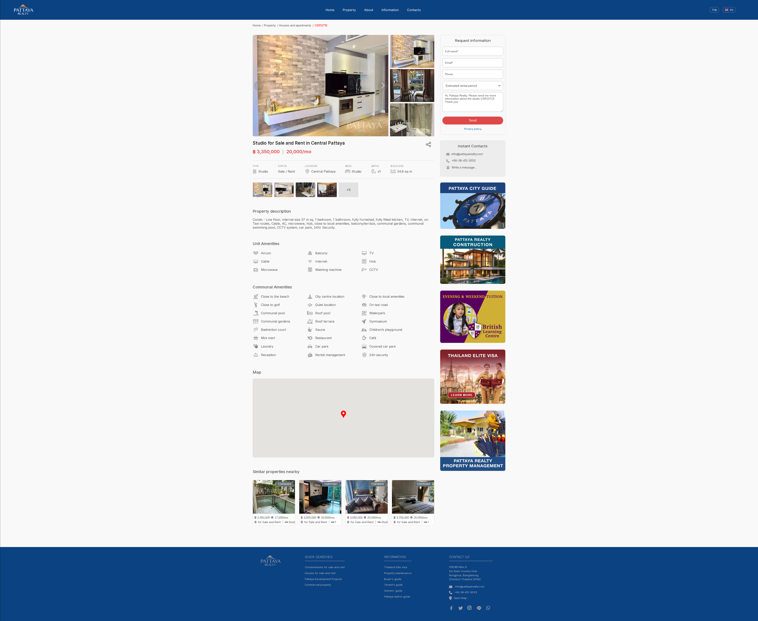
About (368, 10)
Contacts (414, 10)
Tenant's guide (393, 584)
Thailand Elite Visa (395, 567)
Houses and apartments (295, 25)
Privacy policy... (473, 128)
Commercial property (318, 584)
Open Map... (461, 597)
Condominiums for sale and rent (325, 567)
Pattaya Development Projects (323, 579)
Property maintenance (398, 573)
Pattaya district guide (397, 596)
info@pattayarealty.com (467, 154)
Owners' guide (393, 590)
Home (330, 10)
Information (390, 10)
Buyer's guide (392, 579)
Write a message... (464, 167)
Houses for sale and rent (320, 573)
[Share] (428, 144)
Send (473, 120)
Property (349, 10)
